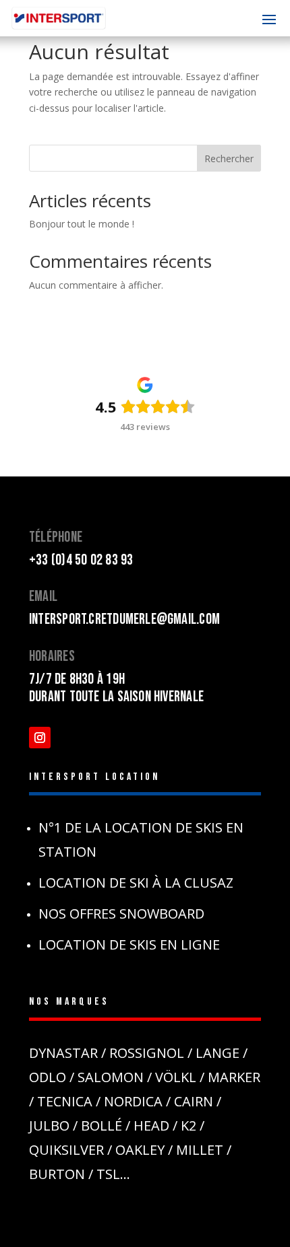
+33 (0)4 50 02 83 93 (81, 560)
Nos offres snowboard (121, 913)
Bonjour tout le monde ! (81, 223)
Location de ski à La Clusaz (135, 883)
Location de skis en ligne (129, 944)
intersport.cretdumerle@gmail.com (124, 619)
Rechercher (229, 158)
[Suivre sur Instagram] (40, 737)
